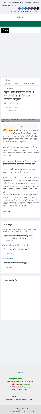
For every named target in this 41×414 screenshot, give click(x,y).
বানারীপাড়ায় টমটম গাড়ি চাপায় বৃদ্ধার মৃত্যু (15, 263)
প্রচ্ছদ (7, 80)
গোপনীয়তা (35, 11)
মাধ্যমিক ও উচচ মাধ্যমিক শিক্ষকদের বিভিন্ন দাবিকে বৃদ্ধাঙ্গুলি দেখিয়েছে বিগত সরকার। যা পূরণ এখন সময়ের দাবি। (19, 238)
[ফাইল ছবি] (20, 120)
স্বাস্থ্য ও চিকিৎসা (29, 84)
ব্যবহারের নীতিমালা (26, 11)
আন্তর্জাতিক (6, 84)
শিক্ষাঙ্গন (17, 84)
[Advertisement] (20, 55)
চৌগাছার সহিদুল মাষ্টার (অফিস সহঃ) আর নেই (16, 249)
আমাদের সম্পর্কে (15, 11)
